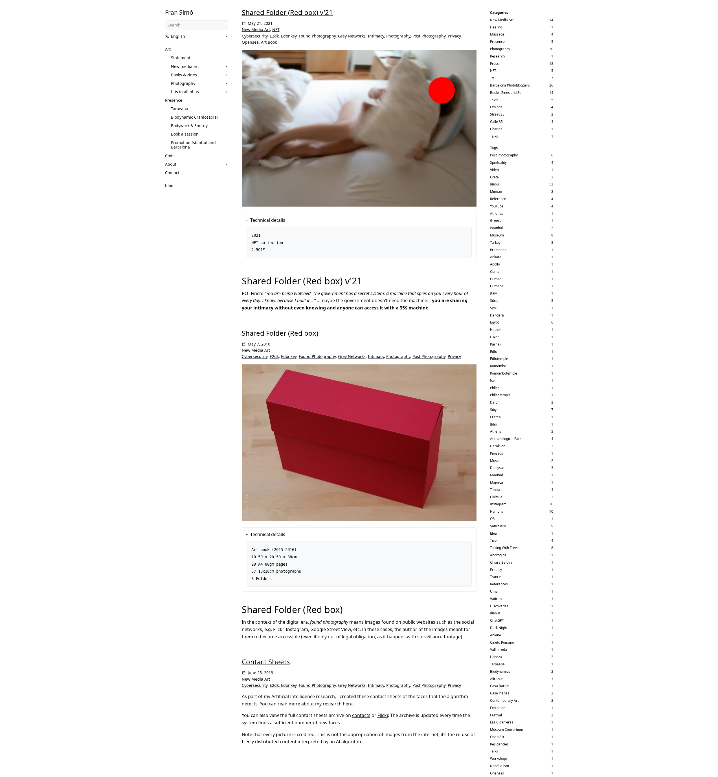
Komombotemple (503, 373)
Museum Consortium (506, 729)
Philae (495, 388)
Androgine (498, 555)
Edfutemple (499, 358)
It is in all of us (185, 91)
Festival (496, 715)
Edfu (493, 351)
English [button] (178, 36)
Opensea (250, 42)
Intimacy (376, 36)
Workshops (499, 758)
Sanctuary (498, 526)
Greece (496, 220)
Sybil (493, 308)
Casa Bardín (499, 685)
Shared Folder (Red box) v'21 (287, 12)
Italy (493, 293)
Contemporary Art (504, 700)
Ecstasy (496, 569)
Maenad (496, 475)
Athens (495, 431)
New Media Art (256, 29)
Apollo (495, 264)
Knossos (496, 453)
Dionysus (497, 467)
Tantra (495, 489)
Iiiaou (494, 184)
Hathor (495, 329)
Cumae (495, 278)
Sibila (494, 300)
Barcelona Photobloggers (510, 85)
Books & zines (184, 75)
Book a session (185, 134)
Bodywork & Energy (189, 125)
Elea (493, 533)
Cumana (496, 286)
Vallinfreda (498, 649)
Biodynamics (500, 671)
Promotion (498, 249)
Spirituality (498, 162)
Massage (497, 34)
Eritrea (495, 417)
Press (494, 63)
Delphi (495, 402)
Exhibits (496, 107)
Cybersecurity (254, 36)
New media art (185, 66)
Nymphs (496, 511)
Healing (496, 27)
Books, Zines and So (505, 92)
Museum (497, 235)
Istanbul (496, 227)
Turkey (495, 242)
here (348, 704)
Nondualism (499, 765)
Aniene (495, 635)
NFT (276, 29)
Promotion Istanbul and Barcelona (193, 145)
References (499, 584)
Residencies (499, 744)
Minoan (496, 191)
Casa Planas (499, 693)
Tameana (179, 108)
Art (168, 49)
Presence (173, 100)
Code (170, 155)
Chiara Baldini (501, 562)
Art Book (269, 42)
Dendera (497, 315)
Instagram (498, 504)
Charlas (496, 129)
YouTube (496, 206)
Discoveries (499, 606)
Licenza (496, 656)
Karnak (495, 344)
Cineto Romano (502, 642)
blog (169, 185)
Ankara (495, 256)
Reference (498, 198)
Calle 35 (496, 121)
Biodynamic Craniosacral (194, 117)
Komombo (498, 366)
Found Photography (317, 36)
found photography (329, 622)
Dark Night (498, 627)
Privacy (454, 36)
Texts (494, 100)
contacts (361, 715)
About (170, 164)
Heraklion (497, 446)
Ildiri (493, 424)
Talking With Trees (504, 547)
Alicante (496, 678)
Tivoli (494, 540)
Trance (495, 576)
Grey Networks (352, 36)
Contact (172, 172)
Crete (494, 177)
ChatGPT (497, 620)
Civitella (496, 497)
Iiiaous (495, 613)
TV (492, 78)
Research (497, 56)
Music (494, 460)
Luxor (494, 337)
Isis (492, 380)
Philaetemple (500, 395)
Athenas (496, 213)
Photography (183, 83)
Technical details (267, 220)
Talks (494, 136)
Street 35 (497, 114)
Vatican (496, 598)
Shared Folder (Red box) (280, 333)
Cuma (494, 271)
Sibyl (493, 409)
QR (492, 518)
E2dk (274, 36)
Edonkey (289, 36)
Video (494, 169)
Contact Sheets (266, 661)
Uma (494, 591)
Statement (180, 57)
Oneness (497, 773)
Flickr (382, 715)
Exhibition (497, 707)
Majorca (496, 482)
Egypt (494, 322)
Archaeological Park (505, 438)
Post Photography (428, 36)
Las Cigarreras (501, 722)
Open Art (497, 736)
